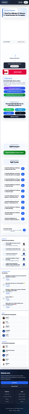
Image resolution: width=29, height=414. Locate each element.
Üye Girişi (14, 340)
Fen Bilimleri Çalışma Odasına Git (14, 70)
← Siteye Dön (4, 2)
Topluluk (7, 237)
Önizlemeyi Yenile (21, 21)
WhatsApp (8, 88)
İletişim (7, 357)
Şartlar (14, 368)
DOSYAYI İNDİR (18, 51)
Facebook (9, 92)
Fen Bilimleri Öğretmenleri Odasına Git (14, 74)
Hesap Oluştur (14, 344)
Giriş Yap (20, 2)
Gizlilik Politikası (22, 354)
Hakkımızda (7, 352)
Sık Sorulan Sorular (7, 354)
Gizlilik (10, 368)
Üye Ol (26, 2)
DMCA (22, 359)
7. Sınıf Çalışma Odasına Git (14, 67)
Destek (18, 368)
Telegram (20, 88)
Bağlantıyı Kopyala (14, 95)
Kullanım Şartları (21, 352)
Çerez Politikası (22, 357)
